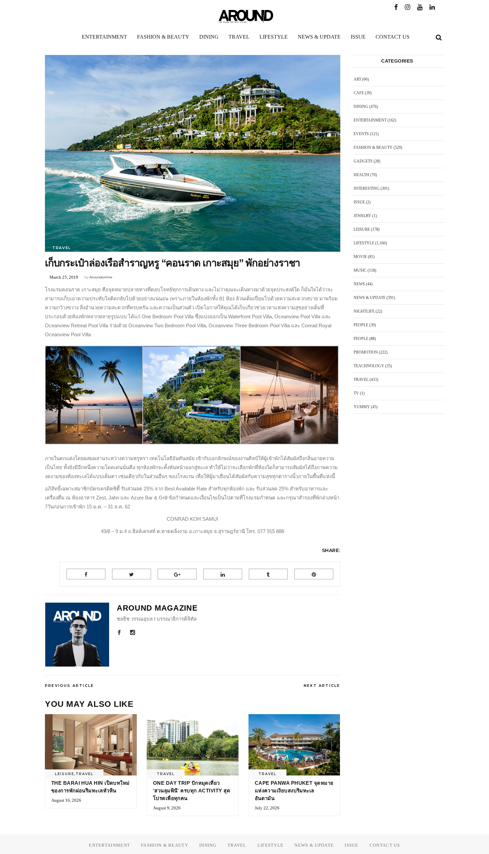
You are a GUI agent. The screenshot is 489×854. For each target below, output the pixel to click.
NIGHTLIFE (364, 311)
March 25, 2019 (64, 277)
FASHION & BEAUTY (373, 147)
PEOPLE (361, 325)
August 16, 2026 (66, 800)
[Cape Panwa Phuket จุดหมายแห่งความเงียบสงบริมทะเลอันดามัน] (294, 744)
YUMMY (362, 407)
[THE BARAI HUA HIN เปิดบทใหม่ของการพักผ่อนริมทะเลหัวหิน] (91, 744)
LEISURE (64, 774)
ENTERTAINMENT (370, 120)
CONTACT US (385, 845)
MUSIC (360, 270)
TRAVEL (61, 247)
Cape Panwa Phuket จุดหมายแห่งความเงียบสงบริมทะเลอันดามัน (294, 790)
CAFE (359, 93)
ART (357, 79)
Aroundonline (100, 277)
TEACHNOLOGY (369, 366)
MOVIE (360, 256)
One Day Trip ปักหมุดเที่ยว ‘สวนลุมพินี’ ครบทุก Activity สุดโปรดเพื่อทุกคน (191, 790)
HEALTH (361, 174)
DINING (361, 106)
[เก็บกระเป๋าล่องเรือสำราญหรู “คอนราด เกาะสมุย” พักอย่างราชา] (77, 635)
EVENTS (361, 134)
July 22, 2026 (267, 807)
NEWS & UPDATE (370, 297)
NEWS (359, 284)
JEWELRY (362, 215)
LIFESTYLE (364, 243)
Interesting (367, 188)
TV (356, 393)
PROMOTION (366, 352)
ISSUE (359, 202)
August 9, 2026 (167, 807)
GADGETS (363, 161)
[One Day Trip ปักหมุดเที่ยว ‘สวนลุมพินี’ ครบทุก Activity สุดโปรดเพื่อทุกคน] (193, 744)
